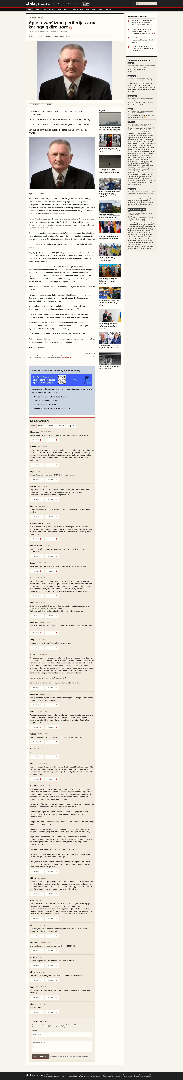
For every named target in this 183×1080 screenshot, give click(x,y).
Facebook (40, 36)
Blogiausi (71, 426)
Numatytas (36, 104)
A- (30, 104)
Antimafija (52, 9)
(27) (70, 28)
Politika (44, 9)
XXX (93, 9)
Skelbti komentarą (40, 1056)
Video (87, 9)
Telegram (48, 36)
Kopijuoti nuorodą (65, 36)
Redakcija (100, 9)
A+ (42, 104)
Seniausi (51, 426)
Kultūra (59, 9)
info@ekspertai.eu (65, 357)
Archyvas (108, 9)
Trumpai (37, 9)
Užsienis (66, 9)
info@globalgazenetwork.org (79, 1076)
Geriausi (61, 426)
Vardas (34, 1031)
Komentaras (36, 1039)
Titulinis (29, 9)
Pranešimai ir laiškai (77, 9)
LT (133, 3)
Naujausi (41, 426)
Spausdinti (48, 104)
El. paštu (55, 36)
